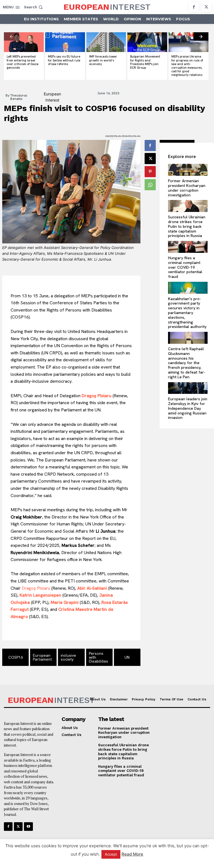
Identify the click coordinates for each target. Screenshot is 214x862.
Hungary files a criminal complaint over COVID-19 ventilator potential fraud (185, 267)
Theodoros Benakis (18, 97)
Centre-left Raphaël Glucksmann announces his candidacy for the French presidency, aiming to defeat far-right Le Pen (186, 362)
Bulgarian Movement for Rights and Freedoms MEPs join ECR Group (145, 62)
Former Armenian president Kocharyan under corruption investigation (186, 187)
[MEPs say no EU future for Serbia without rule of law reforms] (65, 42)
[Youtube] (28, 826)
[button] (34, 7)
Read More (132, 854)
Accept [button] (111, 854)
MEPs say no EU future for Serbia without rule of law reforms (64, 60)
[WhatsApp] (150, 184)
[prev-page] (11, 36)
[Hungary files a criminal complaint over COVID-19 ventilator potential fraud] (188, 247)
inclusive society (68, 657)
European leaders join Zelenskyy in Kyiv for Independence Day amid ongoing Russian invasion (187, 408)
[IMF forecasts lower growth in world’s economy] (106, 42)
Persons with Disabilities (98, 657)
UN (127, 657)
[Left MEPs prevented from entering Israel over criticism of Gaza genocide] (24, 42)
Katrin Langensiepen (40, 595)
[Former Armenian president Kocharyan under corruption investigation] (188, 170)
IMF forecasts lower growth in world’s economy (103, 60)
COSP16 (15, 657)
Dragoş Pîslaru (96, 396)
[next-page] (200, 36)
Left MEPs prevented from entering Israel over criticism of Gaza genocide (22, 62)
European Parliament (42, 657)
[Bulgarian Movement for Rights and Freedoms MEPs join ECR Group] (147, 42)
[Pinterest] (150, 171)
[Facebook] (194, 7)
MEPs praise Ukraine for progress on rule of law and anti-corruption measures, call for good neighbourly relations (187, 66)
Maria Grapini (65, 602)
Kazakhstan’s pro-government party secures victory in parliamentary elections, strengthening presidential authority (187, 312)
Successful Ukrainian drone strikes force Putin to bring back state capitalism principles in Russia (186, 226)
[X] (206, 7)
